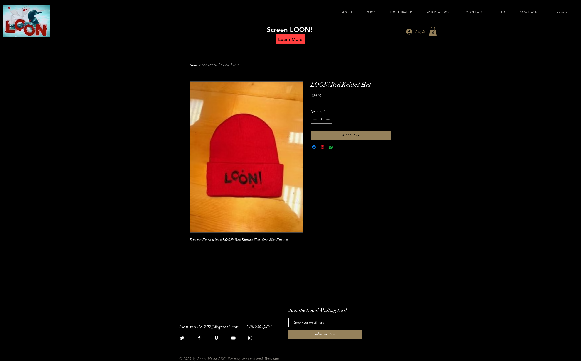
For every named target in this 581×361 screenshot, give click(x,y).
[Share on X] (339, 147)
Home (194, 65)
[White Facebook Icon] (199, 338)
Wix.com (272, 358)
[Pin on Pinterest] (322, 147)
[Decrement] (314, 119)
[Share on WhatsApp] (331, 147)
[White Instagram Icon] (250, 338)
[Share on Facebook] (314, 147)
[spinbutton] (321, 119)
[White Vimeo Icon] (216, 338)
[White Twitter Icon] (182, 338)
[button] (433, 31)
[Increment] (328, 119)
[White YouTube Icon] (233, 338)
